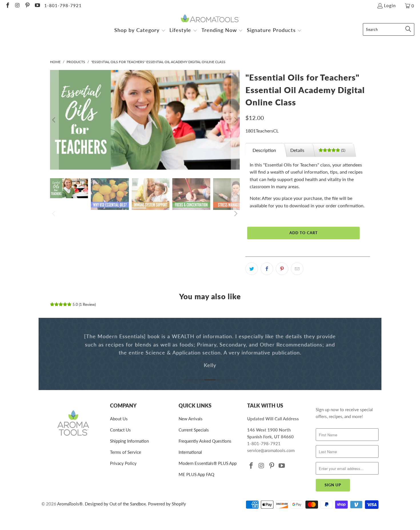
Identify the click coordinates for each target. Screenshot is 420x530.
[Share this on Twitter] (251, 268)
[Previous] (54, 120)
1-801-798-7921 (63, 5)
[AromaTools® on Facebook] (7, 5)
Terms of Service (125, 452)
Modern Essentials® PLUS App (208, 463)
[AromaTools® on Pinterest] (27, 5)
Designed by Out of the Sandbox (115, 503)
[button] (140, 30)
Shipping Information (129, 440)
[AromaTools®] (210, 18)
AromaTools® (70, 503)
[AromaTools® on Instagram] (17, 5)
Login (390, 5)
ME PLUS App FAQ (196, 474)
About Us (119, 418)
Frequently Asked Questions (205, 440)
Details (297, 150)
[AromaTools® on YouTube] (37, 5)
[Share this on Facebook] (267, 268)
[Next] (235, 120)
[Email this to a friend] (297, 268)
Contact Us (120, 429)
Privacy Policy (123, 463)
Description (264, 150)
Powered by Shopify (167, 503)
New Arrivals (191, 418)
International (190, 452)
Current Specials (194, 429)
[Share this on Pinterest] (282, 268)
